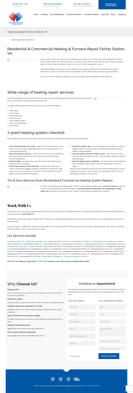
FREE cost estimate (28, 229)
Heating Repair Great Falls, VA (19, 246)
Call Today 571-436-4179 (81, 4)
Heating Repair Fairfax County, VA (58, 241)
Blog (113, 14)
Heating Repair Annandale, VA (82, 241)
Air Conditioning (57, 14)
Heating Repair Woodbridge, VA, (53, 256)
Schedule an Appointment (111, 4)
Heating (44, 14)
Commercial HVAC (73, 14)
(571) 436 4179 (40, 261)
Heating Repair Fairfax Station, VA (104, 241)
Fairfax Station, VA (78, 64)
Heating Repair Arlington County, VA (76, 256)
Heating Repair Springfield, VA (36, 241)
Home (35, 14)
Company (122, 14)
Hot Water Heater (91, 14)
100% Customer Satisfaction (52, 4)
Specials (105, 14)
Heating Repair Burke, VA (15, 241)
